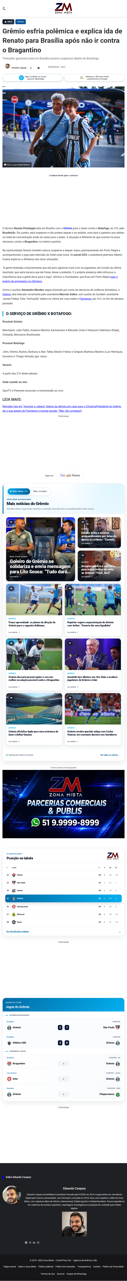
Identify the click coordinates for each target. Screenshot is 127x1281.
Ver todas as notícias (110, 755)
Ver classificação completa (63, 931)
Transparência (84, 1266)
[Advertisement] (63, 201)
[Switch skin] (4, 9)
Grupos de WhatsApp (76, 1274)
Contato (96, 1266)
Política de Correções (65, 1266)
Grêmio (20, 21)
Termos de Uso (48, 1274)
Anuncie (60, 1274)
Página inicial (9, 1266)
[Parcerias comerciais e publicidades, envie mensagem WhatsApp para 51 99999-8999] (63, 804)
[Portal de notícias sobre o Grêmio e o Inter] (63, 8)
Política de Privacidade (113, 1266)
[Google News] (70, 475)
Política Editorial (45, 1266)
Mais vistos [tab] (20, 491)
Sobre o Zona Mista (27, 1266)
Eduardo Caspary (19, 68)
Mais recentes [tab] (40, 491)
